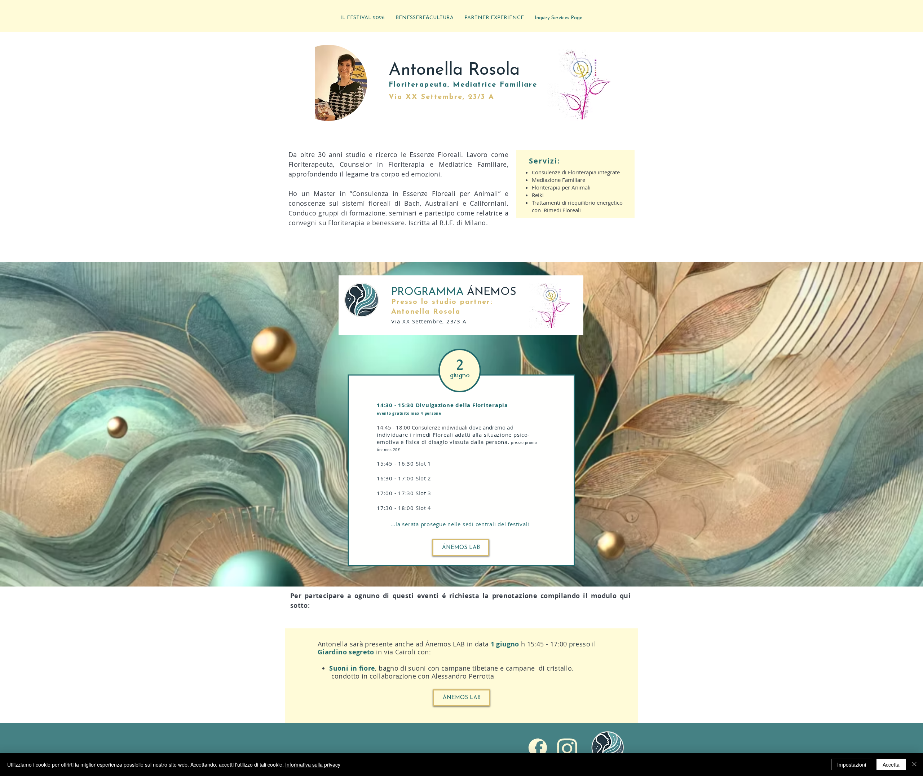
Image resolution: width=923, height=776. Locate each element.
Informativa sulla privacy (312, 764)
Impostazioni (851, 764)
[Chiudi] (914, 764)
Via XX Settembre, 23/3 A (441, 97)
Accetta (891, 764)
